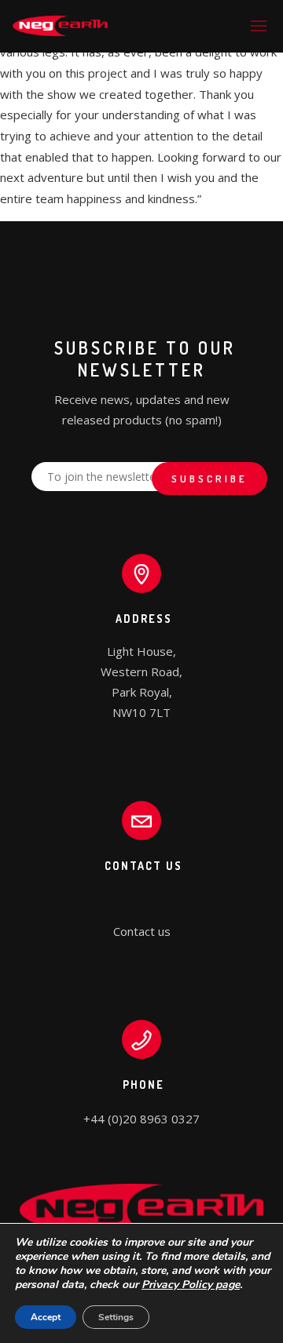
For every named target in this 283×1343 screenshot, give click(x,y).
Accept (46, 1317)
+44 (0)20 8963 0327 (141, 1118)
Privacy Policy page (191, 1284)
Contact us (142, 931)
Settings (116, 1317)
